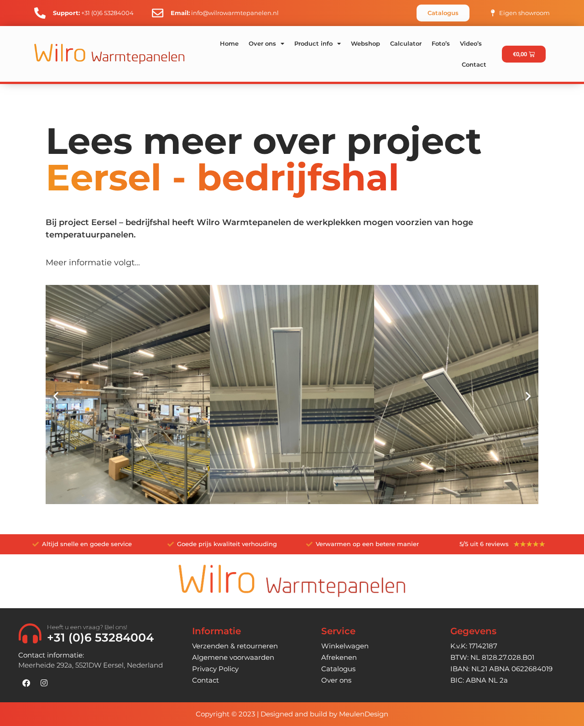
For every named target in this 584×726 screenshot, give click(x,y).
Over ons (262, 43)
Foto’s (441, 43)
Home (229, 43)
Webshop (365, 43)
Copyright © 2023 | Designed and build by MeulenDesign (292, 714)
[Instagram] (44, 683)
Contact (474, 64)
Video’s (471, 43)
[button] (56, 395)
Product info (313, 43)
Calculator (406, 43)
